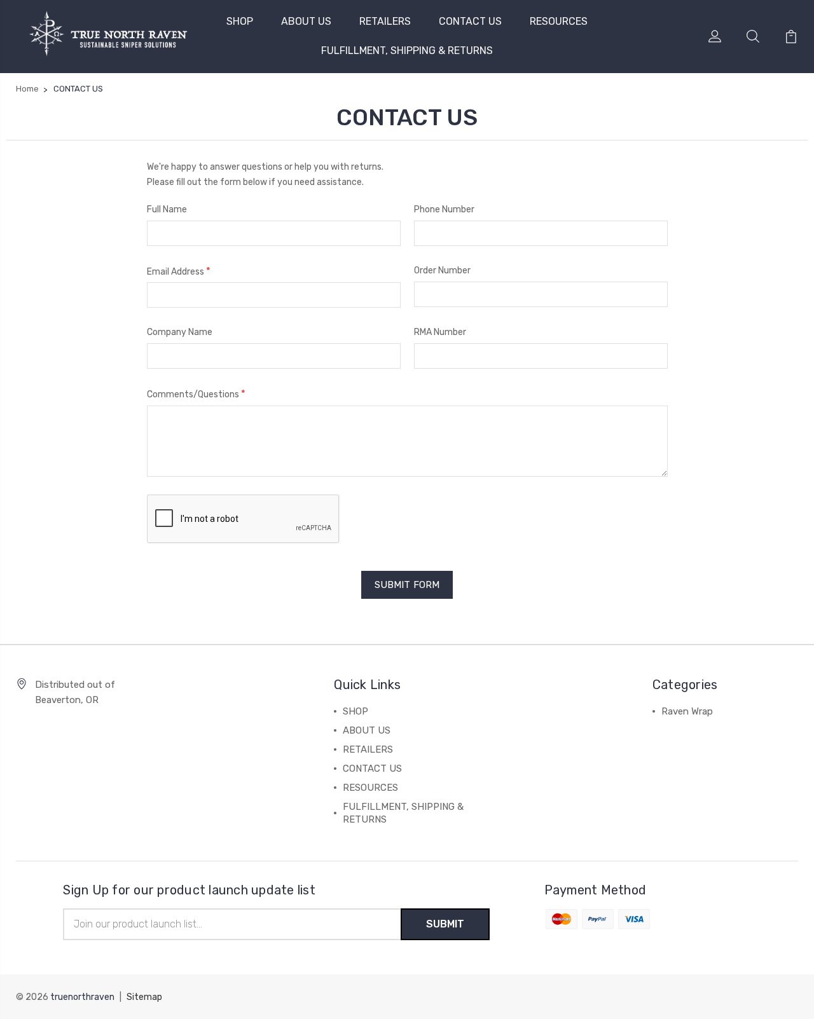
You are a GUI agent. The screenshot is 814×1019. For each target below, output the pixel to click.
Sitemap (144, 997)
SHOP (239, 21)
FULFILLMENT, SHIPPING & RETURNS (407, 50)
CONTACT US (470, 21)
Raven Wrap (687, 711)
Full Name (167, 209)
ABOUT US (306, 21)
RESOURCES (559, 21)
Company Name (179, 332)
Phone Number (444, 209)
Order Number (442, 270)
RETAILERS (385, 21)
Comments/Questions (196, 394)
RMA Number (440, 332)
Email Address (178, 271)
